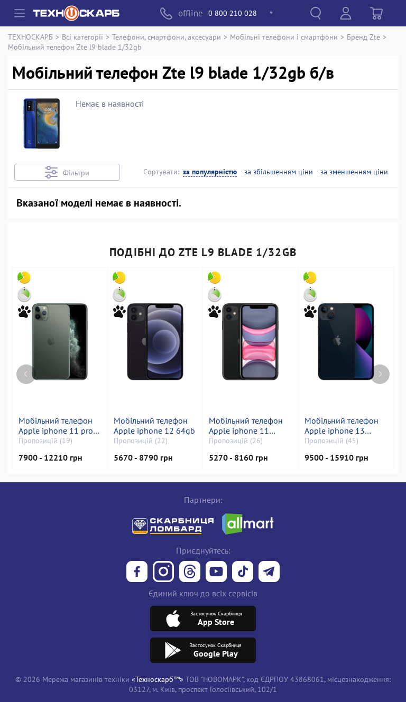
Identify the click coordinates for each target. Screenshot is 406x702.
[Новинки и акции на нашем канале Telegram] (269, 572)
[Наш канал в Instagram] (163, 572)
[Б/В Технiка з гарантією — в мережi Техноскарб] (216, 572)
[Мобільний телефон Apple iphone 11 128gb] (250, 342)
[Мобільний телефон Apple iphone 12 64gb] (155, 342)
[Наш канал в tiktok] (242, 572)
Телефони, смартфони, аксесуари (166, 37)
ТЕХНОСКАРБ (30, 37)
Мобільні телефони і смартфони (284, 37)
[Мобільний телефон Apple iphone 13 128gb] (345, 342)
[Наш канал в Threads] (189, 572)
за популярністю (210, 171)
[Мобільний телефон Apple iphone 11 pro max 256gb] (60, 342)
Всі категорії (82, 37)
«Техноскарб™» (157, 679)
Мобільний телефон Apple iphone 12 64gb (154, 426)
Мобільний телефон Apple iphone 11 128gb (246, 426)
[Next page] (380, 374)
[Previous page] (26, 374)
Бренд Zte (363, 37)
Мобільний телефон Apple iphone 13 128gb (341, 426)
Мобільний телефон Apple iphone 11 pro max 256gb (56, 426)
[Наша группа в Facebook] (136, 572)
